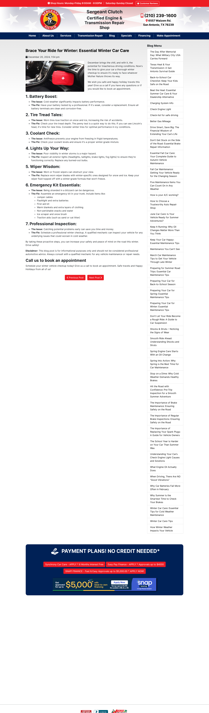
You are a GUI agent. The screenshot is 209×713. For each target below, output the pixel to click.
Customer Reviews (148, 3)
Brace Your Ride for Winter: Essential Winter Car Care (77, 50)
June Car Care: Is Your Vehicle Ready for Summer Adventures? (164, 217)
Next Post (95, 277)
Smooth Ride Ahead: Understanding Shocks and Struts (164, 342)
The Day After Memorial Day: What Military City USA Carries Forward (165, 55)
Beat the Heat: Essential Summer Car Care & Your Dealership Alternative (163, 93)
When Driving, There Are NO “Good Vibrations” (165, 478)
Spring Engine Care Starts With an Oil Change (164, 353)
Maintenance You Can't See (165, 249)
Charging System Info (161, 103)
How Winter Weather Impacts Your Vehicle (161, 529)
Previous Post (76, 277)
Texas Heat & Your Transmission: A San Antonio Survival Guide (162, 68)
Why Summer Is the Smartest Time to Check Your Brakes (163, 499)
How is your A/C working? (164, 195)
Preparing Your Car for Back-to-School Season (162, 282)
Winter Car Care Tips (161, 521)
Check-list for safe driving (164, 115)
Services (65, 35)
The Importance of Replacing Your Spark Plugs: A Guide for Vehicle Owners (165, 432)
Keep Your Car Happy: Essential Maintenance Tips (164, 241)
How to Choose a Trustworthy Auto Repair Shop (163, 204)
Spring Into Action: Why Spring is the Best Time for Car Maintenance (164, 364)
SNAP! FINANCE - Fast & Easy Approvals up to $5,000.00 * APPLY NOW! (104, 571)
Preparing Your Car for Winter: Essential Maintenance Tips (162, 306)
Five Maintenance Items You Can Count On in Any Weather (165, 185)
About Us (48, 35)
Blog (112, 35)
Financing (144, 35)
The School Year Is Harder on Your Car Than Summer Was (164, 444)
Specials (126, 35)
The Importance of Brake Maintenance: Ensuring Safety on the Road (163, 406)
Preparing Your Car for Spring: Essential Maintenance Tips (162, 294)
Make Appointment (168, 35)
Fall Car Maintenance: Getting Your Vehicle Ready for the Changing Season (165, 172)
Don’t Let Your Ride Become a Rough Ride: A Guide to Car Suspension (165, 319)
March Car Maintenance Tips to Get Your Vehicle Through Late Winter (163, 258)
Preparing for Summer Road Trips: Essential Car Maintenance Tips (165, 271)
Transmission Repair (90, 35)
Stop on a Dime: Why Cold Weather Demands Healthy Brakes (164, 377)
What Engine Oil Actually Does (163, 469)
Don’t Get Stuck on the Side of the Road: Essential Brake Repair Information (165, 143)
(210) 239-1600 (160, 15)
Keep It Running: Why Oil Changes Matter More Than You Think (165, 230)
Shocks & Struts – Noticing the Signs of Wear (164, 331)
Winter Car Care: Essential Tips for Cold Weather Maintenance (164, 511)
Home (32, 35)
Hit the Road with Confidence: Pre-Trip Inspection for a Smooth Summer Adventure (163, 391)
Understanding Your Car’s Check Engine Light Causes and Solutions (165, 457)
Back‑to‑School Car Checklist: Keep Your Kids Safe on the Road (164, 81)
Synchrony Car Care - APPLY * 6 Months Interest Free (74, 564)
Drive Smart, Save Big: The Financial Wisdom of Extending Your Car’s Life (164, 130)
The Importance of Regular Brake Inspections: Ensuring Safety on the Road (165, 419)
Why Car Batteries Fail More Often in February (165, 487)
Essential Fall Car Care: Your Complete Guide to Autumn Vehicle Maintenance (163, 158)
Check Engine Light (160, 109)
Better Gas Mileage (160, 121)
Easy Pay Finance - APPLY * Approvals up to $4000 (136, 564)
